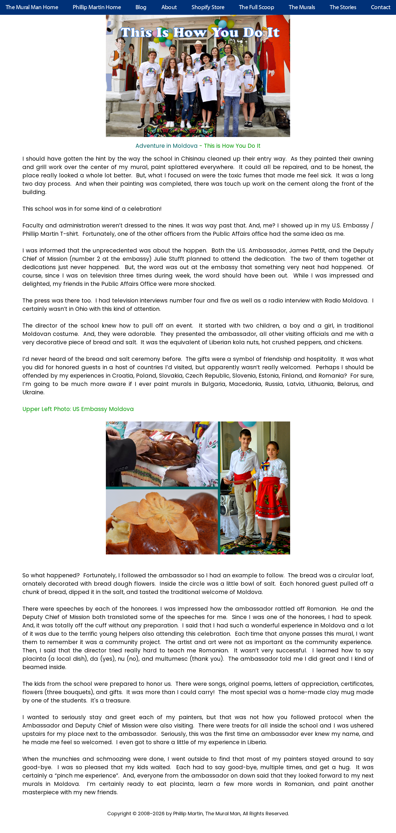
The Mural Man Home (32, 8)
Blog (141, 8)
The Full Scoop (256, 8)
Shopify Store (208, 8)
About (169, 8)
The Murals (302, 8)
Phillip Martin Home (97, 8)
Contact (380, 8)
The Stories (343, 8)
